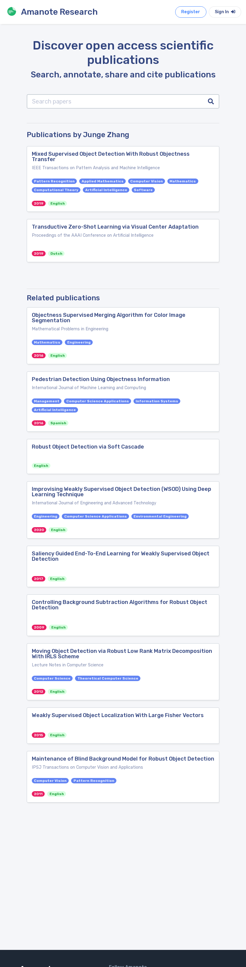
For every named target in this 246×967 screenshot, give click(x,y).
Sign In (222, 11)
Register (190, 11)
